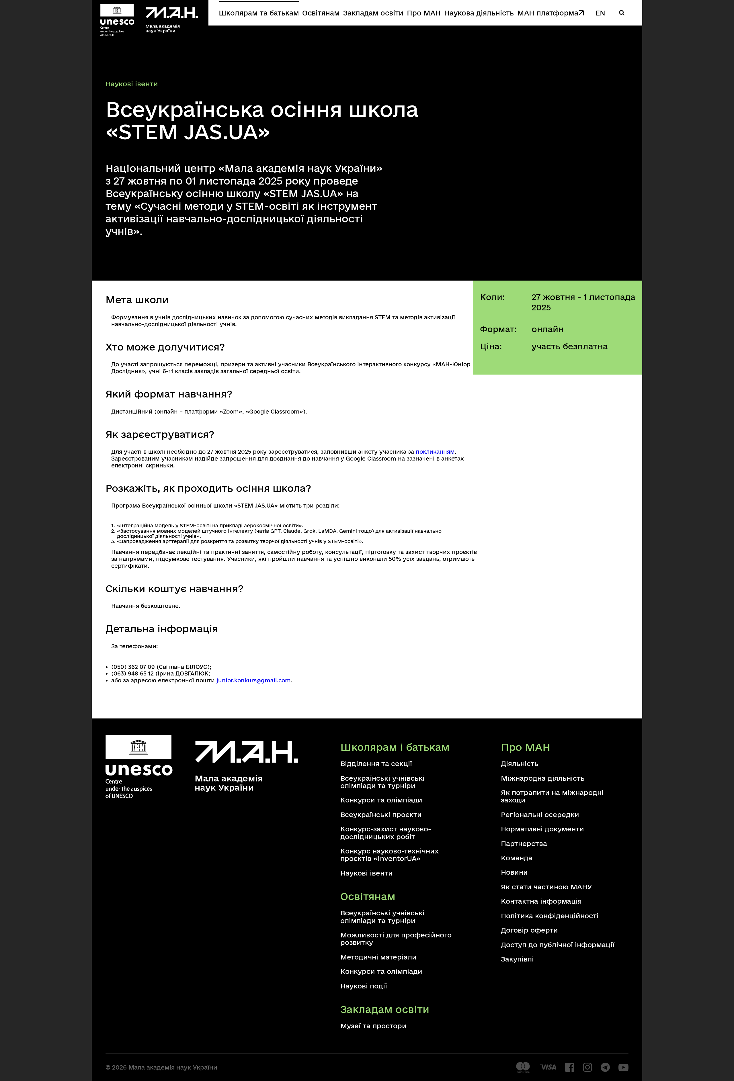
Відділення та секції (376, 763)
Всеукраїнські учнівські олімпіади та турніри (382, 781)
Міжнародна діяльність (543, 778)
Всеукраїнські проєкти (381, 814)
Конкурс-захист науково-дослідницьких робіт (385, 832)
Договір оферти (529, 930)
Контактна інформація (541, 901)
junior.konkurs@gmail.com (253, 680)
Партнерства (524, 843)
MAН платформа (547, 13)
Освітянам (321, 13)
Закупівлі (517, 959)
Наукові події (363, 986)
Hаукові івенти (132, 83)
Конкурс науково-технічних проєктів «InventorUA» (389, 854)
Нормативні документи (542, 829)
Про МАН (424, 13)
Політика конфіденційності (550, 915)
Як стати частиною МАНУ (546, 886)
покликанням (435, 452)
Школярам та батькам (259, 13)
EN (600, 13)
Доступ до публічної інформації (557, 944)
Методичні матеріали (378, 957)
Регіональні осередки (540, 814)
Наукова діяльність (479, 13)
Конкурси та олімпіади (381, 800)
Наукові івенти (366, 873)
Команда (516, 857)
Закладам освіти (373, 13)
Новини (514, 872)
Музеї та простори (373, 1025)
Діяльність (519, 763)
